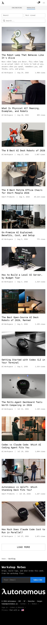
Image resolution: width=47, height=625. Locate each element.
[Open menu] (43, 2)
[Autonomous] (3, 3)
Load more (23, 547)
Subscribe (38, 580)
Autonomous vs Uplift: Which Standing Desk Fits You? (19, 488)
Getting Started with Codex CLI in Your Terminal (23, 361)
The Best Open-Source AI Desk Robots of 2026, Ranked (20, 318)
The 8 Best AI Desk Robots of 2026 (23, 150)
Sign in (5, 607)
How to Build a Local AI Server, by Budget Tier (22, 276)
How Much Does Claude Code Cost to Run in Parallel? (23, 531)
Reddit (34, 604)
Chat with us (14, 610)
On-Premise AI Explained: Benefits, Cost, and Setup (18, 234)
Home (4, 559)
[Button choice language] (22, 610)
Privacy (5, 610)
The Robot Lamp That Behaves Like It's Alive (23, 56)
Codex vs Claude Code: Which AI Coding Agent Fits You (21, 446)
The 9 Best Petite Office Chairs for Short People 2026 (22, 191)
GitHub (22, 604)
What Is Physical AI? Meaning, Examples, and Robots (21, 109)
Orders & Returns (17, 607)
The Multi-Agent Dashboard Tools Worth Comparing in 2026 (22, 403)
